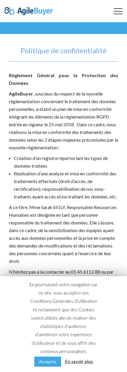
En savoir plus (79, 361)
